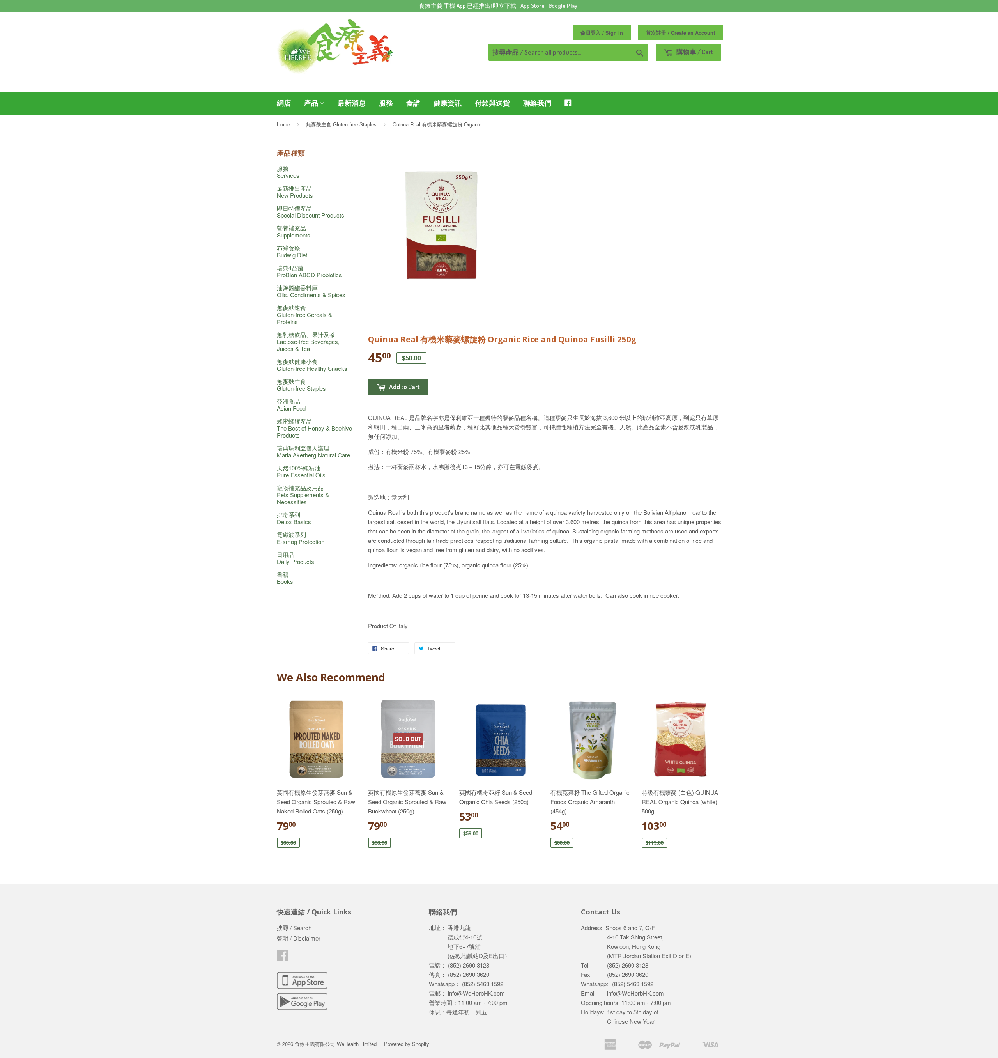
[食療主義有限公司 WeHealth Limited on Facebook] (282, 957)
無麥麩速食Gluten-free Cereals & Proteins (304, 314)
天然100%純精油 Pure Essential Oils (301, 471)
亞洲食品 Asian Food (291, 404)
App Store (532, 5)
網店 (284, 103)
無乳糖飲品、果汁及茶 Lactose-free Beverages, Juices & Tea (308, 341)
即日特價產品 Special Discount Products (310, 211)
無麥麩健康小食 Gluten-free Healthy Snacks (312, 364)
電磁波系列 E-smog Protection (300, 538)
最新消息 (352, 103)
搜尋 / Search (294, 927)
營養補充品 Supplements (293, 231)
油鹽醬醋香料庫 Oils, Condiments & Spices (311, 291)
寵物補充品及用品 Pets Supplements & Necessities (303, 495)
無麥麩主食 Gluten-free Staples (341, 124)
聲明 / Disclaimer (298, 938)
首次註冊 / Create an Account (680, 32)
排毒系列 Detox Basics (294, 518)
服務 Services (288, 171)
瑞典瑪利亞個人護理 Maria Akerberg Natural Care (313, 451)
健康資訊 (448, 103)
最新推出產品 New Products (295, 191)
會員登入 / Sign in (601, 32)
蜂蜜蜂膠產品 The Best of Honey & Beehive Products (314, 428)
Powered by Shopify (406, 1043)
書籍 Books (285, 577)
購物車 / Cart (694, 52)
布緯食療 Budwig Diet (292, 251)
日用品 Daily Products (295, 557)
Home (283, 124)
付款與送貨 (492, 103)
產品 (312, 103)
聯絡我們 (537, 103)
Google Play (563, 5)
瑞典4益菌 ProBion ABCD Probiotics (309, 271)
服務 (386, 103)
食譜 (413, 103)
